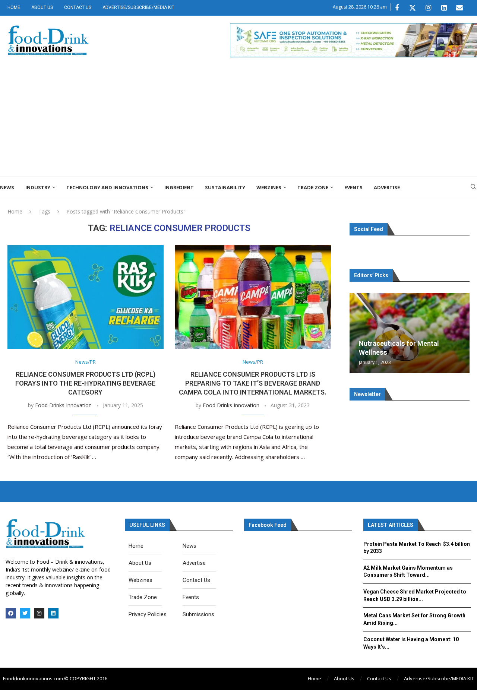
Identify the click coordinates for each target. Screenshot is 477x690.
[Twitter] (412, 8)
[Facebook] (397, 8)
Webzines (268, 187)
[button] (356, 332)
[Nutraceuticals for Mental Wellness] (410, 333)
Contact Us (77, 7)
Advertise (387, 187)
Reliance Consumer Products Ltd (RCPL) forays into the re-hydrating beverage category (85, 383)
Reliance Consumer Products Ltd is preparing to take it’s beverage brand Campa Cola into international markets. (252, 383)
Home (13, 7)
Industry (37, 187)
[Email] (459, 8)
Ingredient (179, 187)
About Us (42, 7)
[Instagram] (428, 8)
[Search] (473, 187)
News (7, 187)
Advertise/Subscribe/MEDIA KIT (138, 7)
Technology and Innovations (107, 187)
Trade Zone (312, 187)
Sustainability (225, 187)
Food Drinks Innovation (63, 405)
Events (353, 187)
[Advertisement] (238, 121)
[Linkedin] (444, 8)
